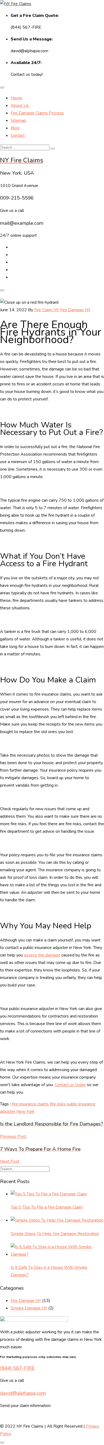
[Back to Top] (2, 1442)
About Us (20, 105)
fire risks (58, 1104)
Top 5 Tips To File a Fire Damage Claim (47, 1207)
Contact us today (70, 1085)
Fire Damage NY (75, 310)
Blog (15, 128)
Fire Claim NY (46, 310)
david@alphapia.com (23, 1393)
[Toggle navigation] (2, 87)
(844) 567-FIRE (17, 1368)
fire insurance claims (30, 1104)
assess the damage (42, 955)
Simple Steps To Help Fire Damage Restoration (55, 1234)
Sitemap (18, 120)
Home (16, 98)
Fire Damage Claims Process (37, 113)
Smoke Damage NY (29, 1308)
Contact (18, 135)
